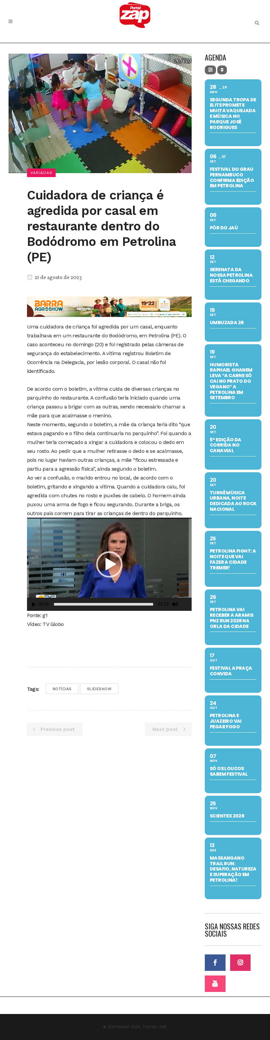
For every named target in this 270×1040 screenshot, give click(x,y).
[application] (109, 564)
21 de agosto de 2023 (58, 277)
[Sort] (222, 69)
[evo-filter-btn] (210, 69)
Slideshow (99, 689)
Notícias (62, 689)
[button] (109, 564)
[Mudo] (175, 604)
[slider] (103, 604)
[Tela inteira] (187, 604)
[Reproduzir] (34, 604)
